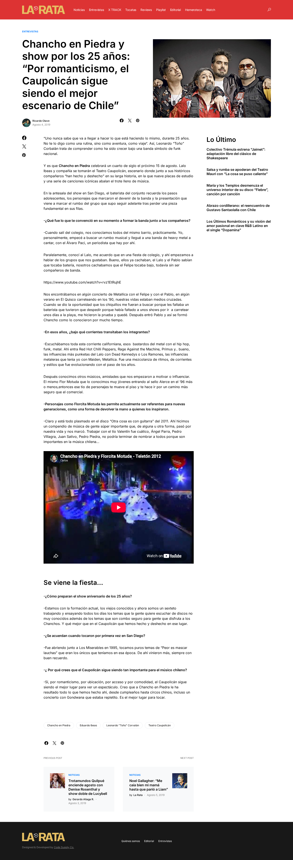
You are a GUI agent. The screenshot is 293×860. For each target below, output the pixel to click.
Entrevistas (30, 31)
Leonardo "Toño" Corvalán (122, 725)
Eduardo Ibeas (88, 725)
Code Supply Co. (64, 847)
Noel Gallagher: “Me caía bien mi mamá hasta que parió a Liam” (148, 785)
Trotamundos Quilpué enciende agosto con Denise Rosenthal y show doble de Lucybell (87, 787)
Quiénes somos (130, 841)
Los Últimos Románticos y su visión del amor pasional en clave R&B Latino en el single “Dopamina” (239, 225)
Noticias (74, 774)
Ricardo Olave (41, 120)
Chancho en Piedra (58, 725)
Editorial (149, 841)
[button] (269, 9)
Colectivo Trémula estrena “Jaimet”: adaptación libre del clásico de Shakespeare (236, 153)
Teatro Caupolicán (159, 725)
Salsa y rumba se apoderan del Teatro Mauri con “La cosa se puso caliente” (237, 171)
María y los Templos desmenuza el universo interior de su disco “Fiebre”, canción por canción (237, 189)
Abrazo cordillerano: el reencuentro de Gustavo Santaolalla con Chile (238, 207)
